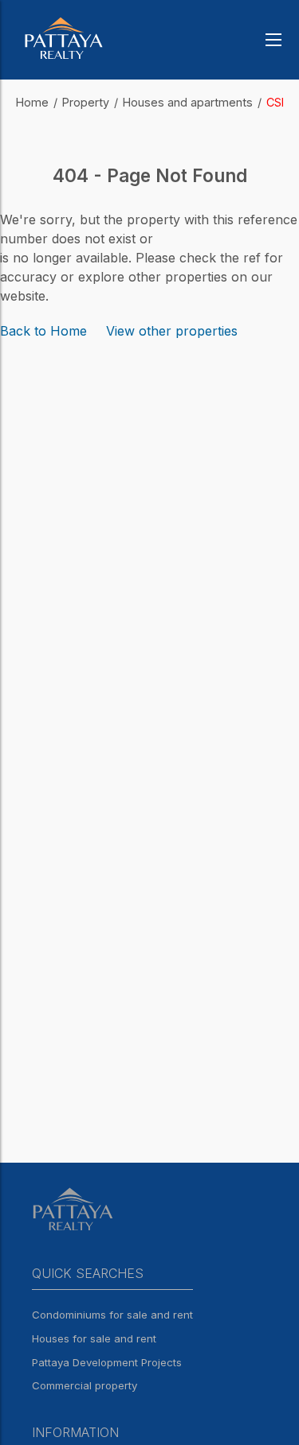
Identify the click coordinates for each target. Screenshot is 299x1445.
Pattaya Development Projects (107, 1362)
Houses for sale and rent (94, 1338)
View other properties (172, 331)
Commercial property (84, 1385)
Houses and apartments (188, 102)
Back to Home (43, 331)
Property (85, 102)
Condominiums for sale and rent (112, 1314)
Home (32, 102)
